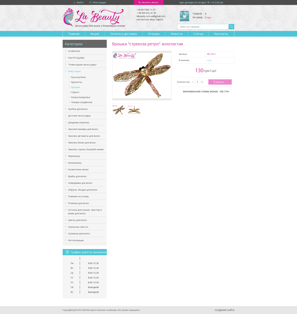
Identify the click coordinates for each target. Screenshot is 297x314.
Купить (220, 82)
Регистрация (99, 2)
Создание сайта (224, 310)
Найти (231, 26)
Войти (80, 2)
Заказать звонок (149, 2)
